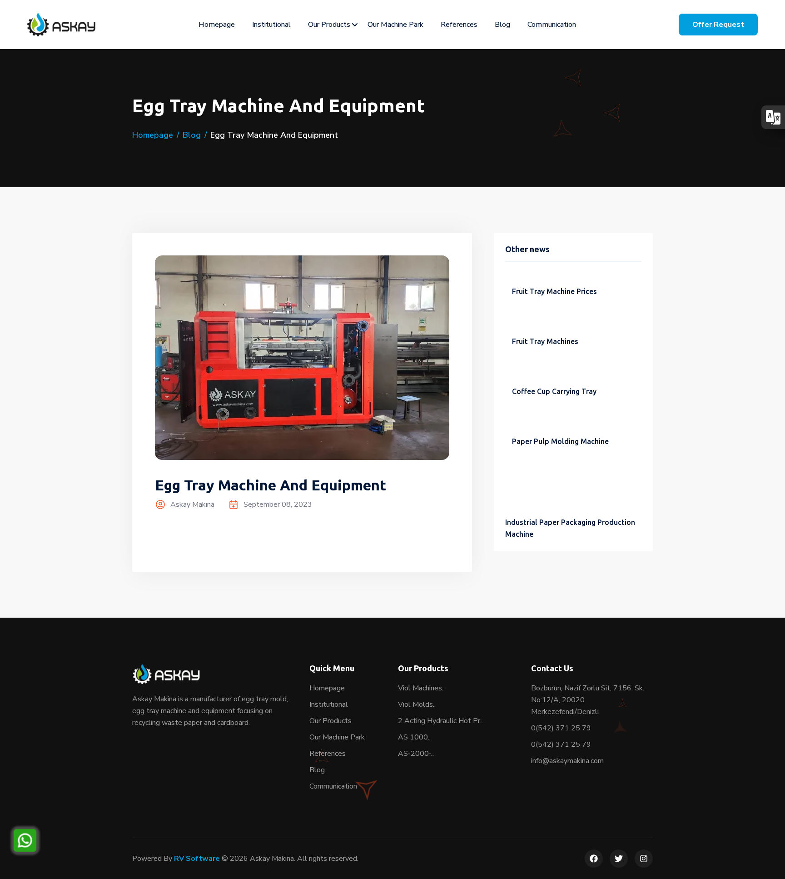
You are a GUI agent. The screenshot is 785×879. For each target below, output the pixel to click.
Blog (502, 25)
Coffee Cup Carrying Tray (554, 391)
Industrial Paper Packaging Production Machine (570, 528)
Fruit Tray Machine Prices (554, 291)
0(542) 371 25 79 (561, 728)
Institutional (271, 25)
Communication (551, 25)
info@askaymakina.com (567, 761)
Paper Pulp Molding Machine (560, 441)
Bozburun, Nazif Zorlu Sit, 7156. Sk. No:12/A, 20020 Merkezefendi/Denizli (587, 700)
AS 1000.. (414, 737)
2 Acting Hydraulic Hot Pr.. (440, 721)
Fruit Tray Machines (545, 341)
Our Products (329, 25)
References (459, 25)
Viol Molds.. (417, 704)
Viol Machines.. (421, 688)
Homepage (217, 25)
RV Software (197, 859)
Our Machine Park (395, 25)
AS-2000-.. (416, 754)
